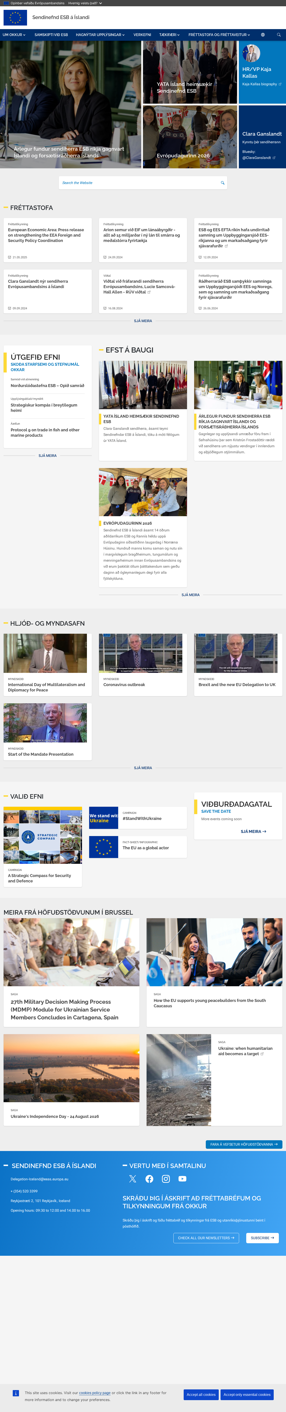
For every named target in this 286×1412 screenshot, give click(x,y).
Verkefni (142, 35)
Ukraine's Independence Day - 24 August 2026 (55, 1116)
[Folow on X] (132, 1179)
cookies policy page (95, 1393)
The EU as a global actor (146, 847)
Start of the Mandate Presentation (41, 754)
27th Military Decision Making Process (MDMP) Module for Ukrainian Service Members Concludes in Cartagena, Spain (64, 1009)
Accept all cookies (201, 1395)
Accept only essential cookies (247, 1395)
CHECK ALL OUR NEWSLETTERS (204, 1238)
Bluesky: (249, 152)
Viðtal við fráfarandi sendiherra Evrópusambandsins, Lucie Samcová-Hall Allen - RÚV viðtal (139, 286)
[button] (14, 35)
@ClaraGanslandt (256, 158)
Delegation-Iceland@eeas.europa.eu (39, 1179)
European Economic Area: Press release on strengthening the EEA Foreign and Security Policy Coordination (46, 235)
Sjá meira (143, 321)
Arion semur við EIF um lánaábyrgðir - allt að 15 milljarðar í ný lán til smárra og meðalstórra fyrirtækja (141, 235)
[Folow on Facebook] (149, 1179)
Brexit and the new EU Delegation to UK (237, 684)
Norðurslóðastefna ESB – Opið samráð (47, 385)
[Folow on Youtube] (182, 1179)
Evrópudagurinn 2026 (127, 523)
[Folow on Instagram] (165, 1179)
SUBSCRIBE (260, 1238)
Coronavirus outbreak (124, 684)
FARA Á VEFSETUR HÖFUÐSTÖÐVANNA (241, 1144)
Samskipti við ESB (51, 35)
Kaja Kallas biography (259, 84)
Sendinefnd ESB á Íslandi (60, 17)
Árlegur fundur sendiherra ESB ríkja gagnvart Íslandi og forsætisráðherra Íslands (234, 421)
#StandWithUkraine (142, 818)
